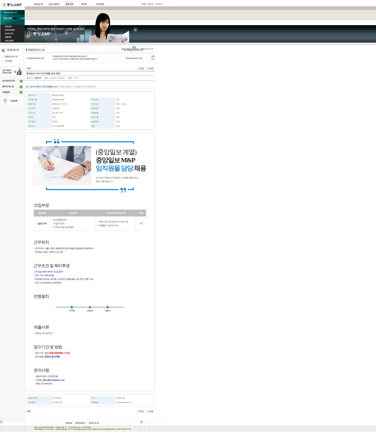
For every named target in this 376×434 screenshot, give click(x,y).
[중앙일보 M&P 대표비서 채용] (150, 68)
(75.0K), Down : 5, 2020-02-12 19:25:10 (62, 86)
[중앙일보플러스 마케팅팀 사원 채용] (140, 68)
